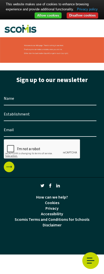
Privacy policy (87, 9)
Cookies (52, 203)
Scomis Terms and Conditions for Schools (52, 219)
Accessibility (52, 214)
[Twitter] (42, 185)
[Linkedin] (58, 185)
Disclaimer (52, 225)
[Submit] (9, 167)
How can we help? (52, 197)
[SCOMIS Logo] (20, 28)
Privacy (52, 208)
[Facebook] (50, 185)
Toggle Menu (90, 260)
